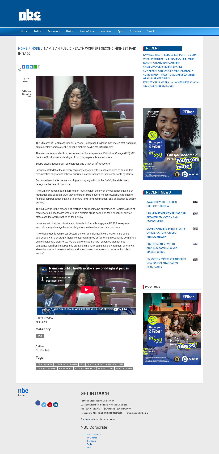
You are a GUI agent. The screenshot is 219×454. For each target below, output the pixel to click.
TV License (92, 438)
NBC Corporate (94, 434)
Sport (121, 31)
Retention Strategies (85, 368)
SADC (82, 364)
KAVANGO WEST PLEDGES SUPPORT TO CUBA (169, 54)
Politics (38, 31)
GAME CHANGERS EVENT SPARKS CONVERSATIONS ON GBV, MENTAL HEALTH (166, 232)
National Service (105, 368)
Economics (54, 31)
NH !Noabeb (127, 368)
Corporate (135, 31)
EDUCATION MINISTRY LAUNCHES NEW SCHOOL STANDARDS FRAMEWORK (166, 263)
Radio (90, 444)
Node (35, 48)
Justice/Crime (86, 31)
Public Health (61, 364)
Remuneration (65, 368)
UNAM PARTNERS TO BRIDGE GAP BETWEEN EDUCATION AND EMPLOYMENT (166, 217)
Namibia (73, 364)
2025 (118, 368)
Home (24, 31)
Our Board (91, 441)
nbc (23, 390)
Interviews (106, 31)
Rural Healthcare (114, 364)
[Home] (30, 14)
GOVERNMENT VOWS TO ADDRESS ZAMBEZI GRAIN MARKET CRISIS (162, 248)
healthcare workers (46, 368)
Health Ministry (44, 364)
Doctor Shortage (95, 364)
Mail (89, 447)
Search (151, 31)
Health (69, 31)
